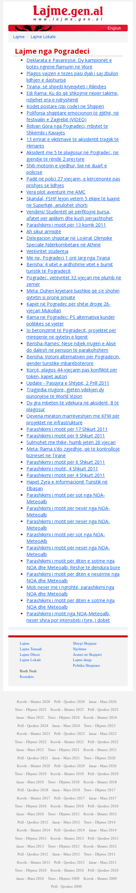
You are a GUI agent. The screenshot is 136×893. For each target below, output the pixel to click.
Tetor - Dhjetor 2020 (100, 758)
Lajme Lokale (43, 37)
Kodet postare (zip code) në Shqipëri (65, 106)
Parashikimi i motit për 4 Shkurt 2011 (65, 475)
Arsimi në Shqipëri (87, 654)
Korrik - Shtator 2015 (100, 814)
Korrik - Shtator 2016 (67, 806)
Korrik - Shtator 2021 (100, 750)
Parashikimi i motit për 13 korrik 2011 (66, 225)
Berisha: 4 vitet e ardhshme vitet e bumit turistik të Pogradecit (69, 267)
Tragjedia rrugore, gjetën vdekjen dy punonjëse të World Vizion (65, 392)
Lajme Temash (31, 649)
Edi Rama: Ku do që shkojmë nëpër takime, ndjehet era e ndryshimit (72, 96)
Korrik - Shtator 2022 (67, 742)
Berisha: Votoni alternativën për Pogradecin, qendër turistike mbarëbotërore (73, 359)
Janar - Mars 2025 (30, 717)
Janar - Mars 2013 (30, 846)
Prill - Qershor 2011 (69, 862)
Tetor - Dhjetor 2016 (31, 806)
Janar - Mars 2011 (103, 862)
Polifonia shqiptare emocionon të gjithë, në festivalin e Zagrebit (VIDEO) (72, 116)
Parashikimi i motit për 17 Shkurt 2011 (67, 429)
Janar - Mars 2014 (103, 830)
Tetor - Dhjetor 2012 (64, 846)
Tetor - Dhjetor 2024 (64, 717)
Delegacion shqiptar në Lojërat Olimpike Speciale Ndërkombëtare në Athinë (69, 241)
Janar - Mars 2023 (103, 734)
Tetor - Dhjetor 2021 (64, 750)
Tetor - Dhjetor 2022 (31, 742)
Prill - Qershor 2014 (69, 830)
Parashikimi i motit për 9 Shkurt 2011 (65, 436)
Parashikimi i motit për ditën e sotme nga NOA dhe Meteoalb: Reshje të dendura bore (73, 564)
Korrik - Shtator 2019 (67, 774)
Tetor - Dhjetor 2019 (31, 774)
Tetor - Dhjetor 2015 (64, 814)
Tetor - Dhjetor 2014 (100, 822)
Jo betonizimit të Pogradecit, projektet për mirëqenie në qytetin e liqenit (71, 333)
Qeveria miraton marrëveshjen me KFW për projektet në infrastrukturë (72, 419)
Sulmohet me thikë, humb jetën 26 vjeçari (71, 442)
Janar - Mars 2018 (66, 790)
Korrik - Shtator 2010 (67, 870)
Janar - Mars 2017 (103, 798)
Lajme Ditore (30, 654)
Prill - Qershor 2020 (69, 766)
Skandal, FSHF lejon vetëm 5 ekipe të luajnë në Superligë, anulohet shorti (73, 201)
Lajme (19, 37)
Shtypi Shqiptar (85, 643)
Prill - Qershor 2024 (32, 726)
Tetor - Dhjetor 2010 (31, 870)
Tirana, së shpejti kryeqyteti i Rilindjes (66, 86)
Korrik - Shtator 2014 (33, 830)
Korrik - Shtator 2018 (100, 782)
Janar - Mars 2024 (66, 726)
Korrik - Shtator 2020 (33, 766)
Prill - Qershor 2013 (103, 838)
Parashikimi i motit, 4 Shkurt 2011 (62, 468)
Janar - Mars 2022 (30, 750)
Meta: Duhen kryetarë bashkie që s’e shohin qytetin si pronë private (72, 294)
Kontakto (27, 677)
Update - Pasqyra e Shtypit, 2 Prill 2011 (67, 383)
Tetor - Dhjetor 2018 (64, 782)
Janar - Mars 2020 (103, 766)
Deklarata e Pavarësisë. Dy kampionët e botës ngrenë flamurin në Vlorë (69, 63)
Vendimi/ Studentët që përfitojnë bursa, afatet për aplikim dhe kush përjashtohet (69, 215)
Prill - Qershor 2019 (103, 774)
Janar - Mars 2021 (66, 758)
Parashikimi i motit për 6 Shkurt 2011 (65, 462)
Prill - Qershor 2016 (103, 806)
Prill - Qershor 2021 (32, 758)
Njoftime (79, 649)
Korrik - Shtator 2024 (100, 717)
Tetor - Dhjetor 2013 (31, 838)
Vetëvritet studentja (47, 251)
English (114, 28)
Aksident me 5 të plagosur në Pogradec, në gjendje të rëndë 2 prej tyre (72, 155)
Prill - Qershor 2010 (103, 870)
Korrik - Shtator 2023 (33, 734)
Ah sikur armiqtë (43, 231)
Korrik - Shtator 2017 (33, 798)
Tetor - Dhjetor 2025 (31, 710)
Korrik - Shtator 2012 (100, 846)
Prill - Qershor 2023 (69, 734)
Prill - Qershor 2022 (103, 742)
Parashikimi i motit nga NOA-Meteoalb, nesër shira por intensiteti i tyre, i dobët (68, 616)
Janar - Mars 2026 (103, 702)
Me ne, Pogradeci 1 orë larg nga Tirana (68, 258)
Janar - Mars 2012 (66, 854)
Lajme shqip (82, 660)
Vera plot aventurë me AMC (55, 192)
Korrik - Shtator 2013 (67, 838)
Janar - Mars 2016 (30, 814)
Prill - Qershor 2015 (32, 822)
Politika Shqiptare (86, 665)
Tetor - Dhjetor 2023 (100, 726)
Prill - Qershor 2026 (69, 702)
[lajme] (68, 13)
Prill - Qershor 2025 (103, 710)
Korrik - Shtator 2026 (33, 702)
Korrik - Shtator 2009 (100, 878)
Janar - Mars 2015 (66, 822)
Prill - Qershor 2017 (69, 798)
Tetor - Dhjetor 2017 (100, 790)
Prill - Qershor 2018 (32, 790)
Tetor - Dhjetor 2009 (64, 878)
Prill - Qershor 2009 (66, 886)
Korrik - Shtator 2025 (67, 710)
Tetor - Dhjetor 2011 (100, 854)
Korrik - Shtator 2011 (33, 862)
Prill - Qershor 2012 (32, 854)
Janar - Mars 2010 (30, 878)
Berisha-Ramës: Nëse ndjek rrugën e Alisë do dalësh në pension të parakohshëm (71, 346)
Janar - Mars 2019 (30, 782)
